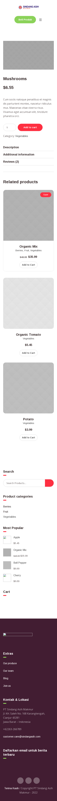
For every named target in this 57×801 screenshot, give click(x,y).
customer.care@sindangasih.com (21, 736)
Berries (19, 250)
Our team (8, 670)
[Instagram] (36, 780)
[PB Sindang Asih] (28, 7)
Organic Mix (28, 246)
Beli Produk (25, 19)
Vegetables (21, 136)
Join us (7, 685)
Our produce (10, 663)
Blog (5, 678)
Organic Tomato (28, 334)
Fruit (26, 250)
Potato (28, 419)
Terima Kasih (11, 788)
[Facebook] (28, 780)
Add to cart (30, 127)
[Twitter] (20, 780)
